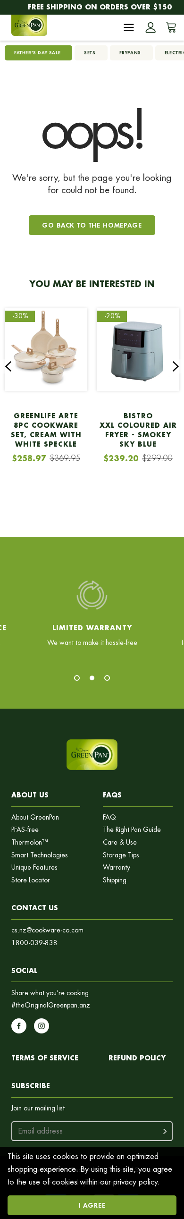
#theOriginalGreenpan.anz (50, 1005)
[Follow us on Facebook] (18, 1025)
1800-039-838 (34, 943)
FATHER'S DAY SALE (37, 53)
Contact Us (34, 907)
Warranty (116, 867)
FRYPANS (130, 53)
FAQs (112, 794)
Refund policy (137, 1057)
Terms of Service (44, 1057)
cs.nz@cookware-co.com (47, 930)
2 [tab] (92, 678)
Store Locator (30, 880)
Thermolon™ (29, 842)
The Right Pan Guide (132, 829)
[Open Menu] (129, 27)
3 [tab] (107, 678)
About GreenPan (35, 817)
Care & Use (120, 842)
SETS (89, 53)
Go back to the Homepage (92, 224)
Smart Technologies (39, 855)
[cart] (169, 27)
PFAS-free (25, 829)
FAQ (109, 817)
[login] (150, 27)
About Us (30, 794)
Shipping (114, 880)
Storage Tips (121, 855)
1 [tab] (77, 678)
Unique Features (34, 867)
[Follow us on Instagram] (41, 1025)
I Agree (92, 1205)
